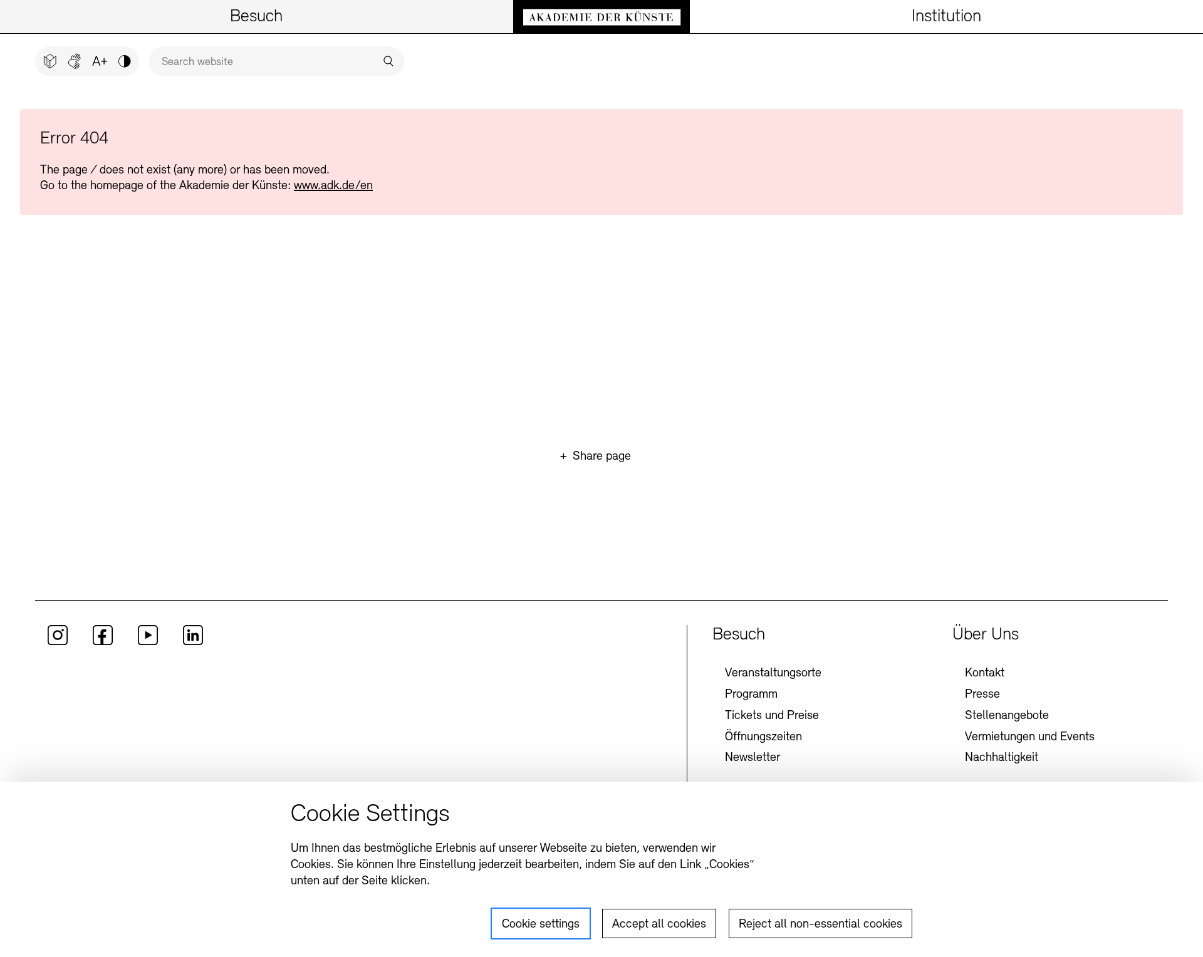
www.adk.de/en (333, 186)
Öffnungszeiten (763, 737)
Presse (982, 694)
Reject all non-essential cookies (820, 924)
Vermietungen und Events (1030, 737)
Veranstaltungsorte (773, 673)
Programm (751, 694)
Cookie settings (541, 924)
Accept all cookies (659, 924)
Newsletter (752, 758)
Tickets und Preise (772, 716)
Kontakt (984, 673)
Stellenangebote (1007, 716)
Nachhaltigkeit (1001, 758)
